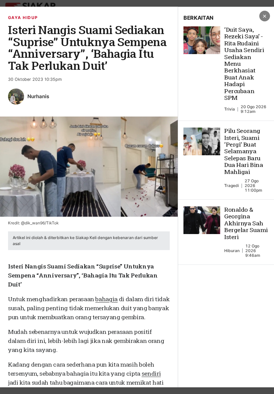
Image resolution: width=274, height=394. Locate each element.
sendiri (151, 373)
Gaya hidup (23, 17)
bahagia (106, 299)
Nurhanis (38, 96)
